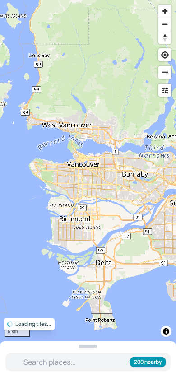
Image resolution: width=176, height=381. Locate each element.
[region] (88, 190)
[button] (164, 72)
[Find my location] (164, 54)
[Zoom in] (164, 11)
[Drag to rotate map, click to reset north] (164, 37)
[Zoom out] (164, 24)
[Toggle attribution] (166, 331)
